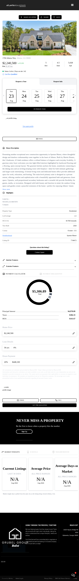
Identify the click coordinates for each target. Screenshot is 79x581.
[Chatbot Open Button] (73, 575)
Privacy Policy (48, 578)
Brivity (11, 578)
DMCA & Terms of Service (62, 578)
